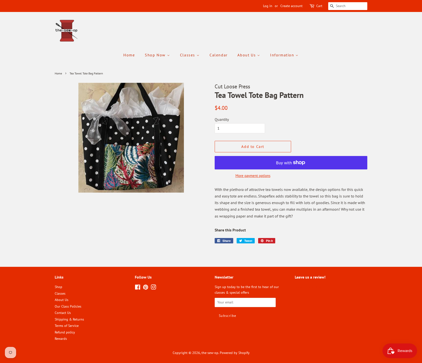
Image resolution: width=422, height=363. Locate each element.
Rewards (61, 338)
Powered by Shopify (235, 353)
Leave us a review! (308, 287)
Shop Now (156, 54)
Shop (58, 287)
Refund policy (65, 332)
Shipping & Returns (69, 319)
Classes (188, 54)
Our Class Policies (68, 306)
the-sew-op (209, 353)
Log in (267, 6)
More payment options (252, 175)
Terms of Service (67, 325)
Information (282, 54)
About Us (247, 54)
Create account (291, 6)
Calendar (219, 54)
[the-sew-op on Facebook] (137, 288)
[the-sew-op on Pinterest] (145, 288)
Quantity (222, 119)
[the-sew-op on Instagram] (153, 288)
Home (129, 54)
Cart (319, 6)
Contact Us (63, 313)
